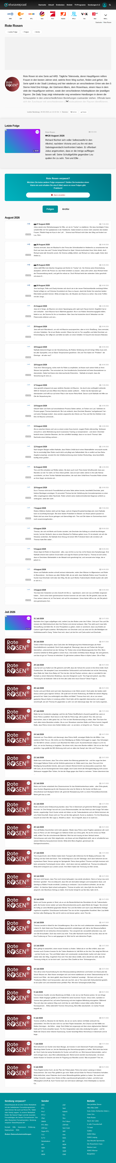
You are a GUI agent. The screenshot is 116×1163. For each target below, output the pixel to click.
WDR (43, 1154)
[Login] (104, 5)
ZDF (64, 1105)
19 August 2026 (40, 347)
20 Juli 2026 (39, 827)
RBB (64, 1148)
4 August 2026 (40, 569)
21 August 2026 (40, 306)
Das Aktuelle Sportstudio (96, 1141)
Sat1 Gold (66, 1128)
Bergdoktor (91, 1154)
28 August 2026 (56, 135)
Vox (64, 1115)
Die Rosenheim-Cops (94, 1144)
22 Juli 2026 (39, 783)
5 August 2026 (40, 549)
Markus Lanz (91, 1147)
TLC (42, 1135)
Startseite (98, 22)
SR (42, 1151)
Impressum (22, 1127)
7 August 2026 (40, 508)
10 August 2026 (40, 487)
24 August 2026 (43, 285)
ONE (64, 1154)
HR (42, 1144)
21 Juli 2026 (39, 804)
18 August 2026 (40, 365)
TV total (90, 1127)
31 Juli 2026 (39, 619)
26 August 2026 (43, 245)
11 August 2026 (40, 467)
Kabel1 (65, 1111)
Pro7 (43, 1111)
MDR (64, 1144)
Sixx (64, 1118)
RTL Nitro (44, 1125)
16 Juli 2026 (39, 876)
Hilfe (14, 1127)
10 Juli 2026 (39, 969)
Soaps (84, 112)
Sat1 (64, 1108)
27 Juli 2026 (39, 711)
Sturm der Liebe (93, 1121)
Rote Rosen (91, 1117)
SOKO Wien (91, 1134)
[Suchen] (110, 5)
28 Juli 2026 (39, 688)
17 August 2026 (40, 385)
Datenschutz (9, 1130)
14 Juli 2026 (39, 922)
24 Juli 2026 (39, 734)
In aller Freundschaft (94, 1124)
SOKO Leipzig (92, 1137)
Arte (64, 1135)
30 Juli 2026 (39, 642)
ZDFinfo (65, 1125)
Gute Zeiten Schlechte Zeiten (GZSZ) (99, 1111)
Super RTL (45, 1131)
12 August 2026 (40, 447)
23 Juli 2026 (39, 757)
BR (64, 1141)
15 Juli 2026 (39, 899)
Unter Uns (90, 1114)
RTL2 (43, 1115)
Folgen (50, 209)
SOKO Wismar (92, 1150)
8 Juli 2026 (38, 1018)
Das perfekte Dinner (94, 1104)
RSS (17, 1130)
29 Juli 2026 (39, 665)
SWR (64, 1151)
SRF (64, 1131)
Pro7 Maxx (66, 1121)
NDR (43, 1148)
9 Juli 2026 (38, 992)
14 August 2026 (40, 406)
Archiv (65, 209)
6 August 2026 (40, 529)
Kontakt (7, 1127)
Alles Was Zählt (92, 1108)
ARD (43, 1105)
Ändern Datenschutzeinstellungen (18, 1134)
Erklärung (31, 1127)
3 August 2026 (40, 590)
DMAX (43, 1121)
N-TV (43, 1138)
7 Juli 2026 (38, 1044)
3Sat (43, 1118)
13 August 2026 (40, 426)
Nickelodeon (45, 1141)
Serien (74, 112)
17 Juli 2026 (39, 853)
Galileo (89, 1131)
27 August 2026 (43, 224)
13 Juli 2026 (39, 946)
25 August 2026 (43, 265)
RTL (42, 1108)
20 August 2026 (40, 326)
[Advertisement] (58, 53)
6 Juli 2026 (38, 1067)
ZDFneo (44, 1128)
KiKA (64, 1138)
